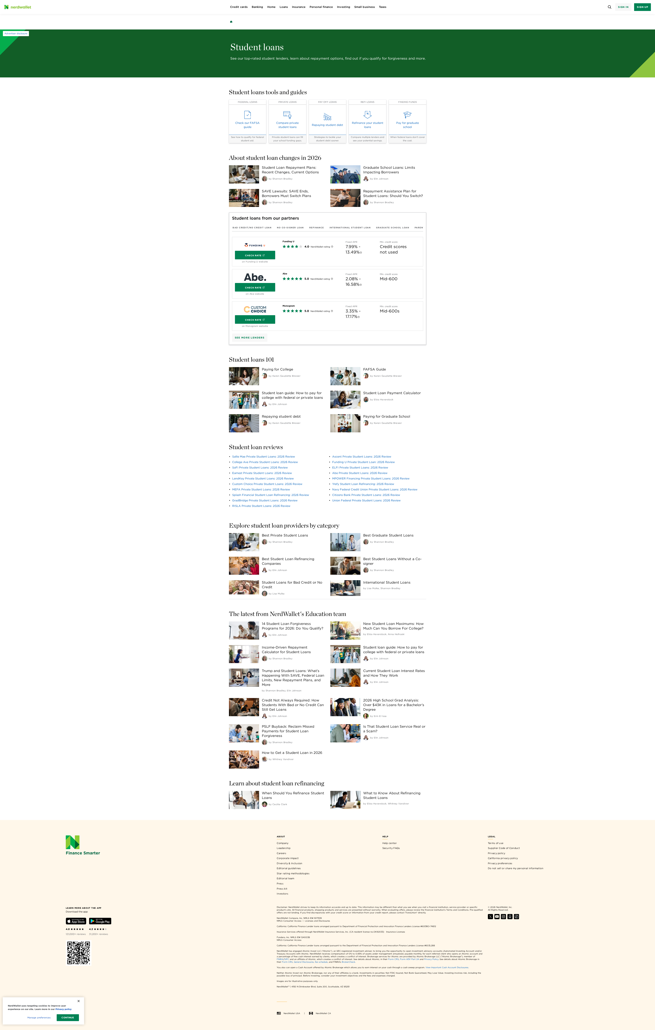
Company (282, 843)
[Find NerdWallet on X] (490, 918)
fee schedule (321, 962)
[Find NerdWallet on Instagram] (503, 918)
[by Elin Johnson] (366, 178)
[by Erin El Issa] (366, 716)
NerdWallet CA (323, 1013)
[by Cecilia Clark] (264, 804)
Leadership (283, 848)
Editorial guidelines (289, 868)
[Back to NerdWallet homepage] (231, 22)
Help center (389, 843)
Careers (281, 853)
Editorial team (285, 878)
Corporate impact (288, 858)
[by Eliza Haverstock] (366, 399)
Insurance (298, 7)
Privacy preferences (500, 863)
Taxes (382, 7)
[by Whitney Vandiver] (264, 759)
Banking (257, 7)
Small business (364, 7)
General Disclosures (304, 962)
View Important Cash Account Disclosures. (447, 967)
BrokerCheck (348, 962)
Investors (282, 893)
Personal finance (321, 7)
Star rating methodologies (293, 873)
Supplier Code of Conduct (504, 848)
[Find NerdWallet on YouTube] (497, 918)
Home (271, 7)
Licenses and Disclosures (317, 921)
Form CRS (393, 959)
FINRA (280, 959)
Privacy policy (496, 853)
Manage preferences (39, 1017)
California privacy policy (503, 858)
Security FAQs (391, 848)
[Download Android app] (100, 922)
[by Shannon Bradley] (264, 178)
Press (280, 883)
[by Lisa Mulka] (264, 593)
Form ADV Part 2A (409, 959)
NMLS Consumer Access (289, 921)
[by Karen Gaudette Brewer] (264, 376)
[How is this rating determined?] (332, 247)
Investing (343, 7)
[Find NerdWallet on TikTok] (516, 918)
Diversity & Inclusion (289, 863)
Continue (67, 1017)
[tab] (252, 227)
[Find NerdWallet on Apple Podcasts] (510, 918)
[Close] (78, 1001)
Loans (284, 7)
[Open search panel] (610, 7)
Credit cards (239, 7)
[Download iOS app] (76, 922)
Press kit (282, 888)
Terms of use (495, 843)
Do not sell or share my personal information (515, 868)
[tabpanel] (327, 282)
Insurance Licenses (395, 931)
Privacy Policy (431, 959)
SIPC (286, 959)
